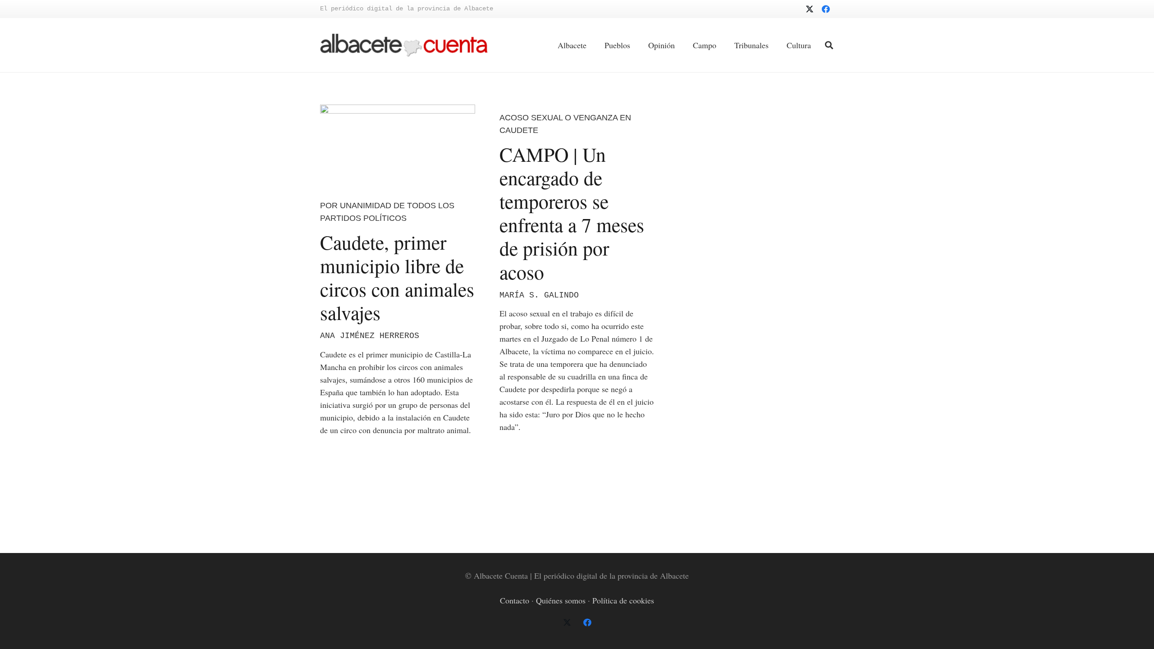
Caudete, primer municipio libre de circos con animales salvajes (397, 277)
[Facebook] (826, 9)
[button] (829, 45)
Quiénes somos (561, 600)
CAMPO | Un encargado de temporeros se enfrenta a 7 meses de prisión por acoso (571, 213)
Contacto (514, 600)
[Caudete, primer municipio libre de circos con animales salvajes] (397, 146)
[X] (809, 9)
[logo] (404, 45)
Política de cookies (623, 600)
